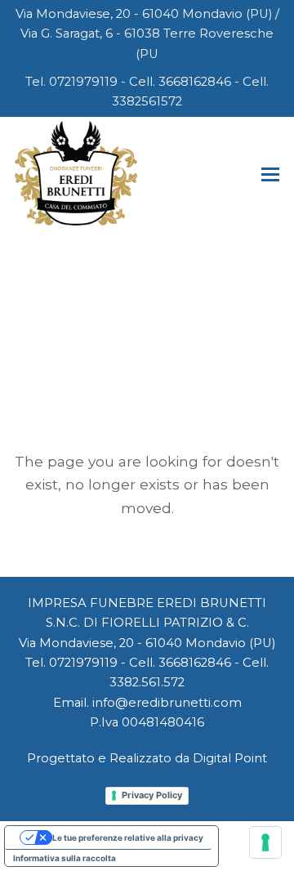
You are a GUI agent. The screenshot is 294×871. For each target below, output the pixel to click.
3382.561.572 (147, 682)
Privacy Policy (152, 795)
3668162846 (194, 81)
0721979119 (83, 81)
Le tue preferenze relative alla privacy (127, 837)
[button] (270, 175)
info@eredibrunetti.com (167, 702)
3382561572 (147, 101)
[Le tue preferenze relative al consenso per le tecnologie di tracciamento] (265, 842)
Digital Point (230, 758)
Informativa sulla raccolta (64, 858)
